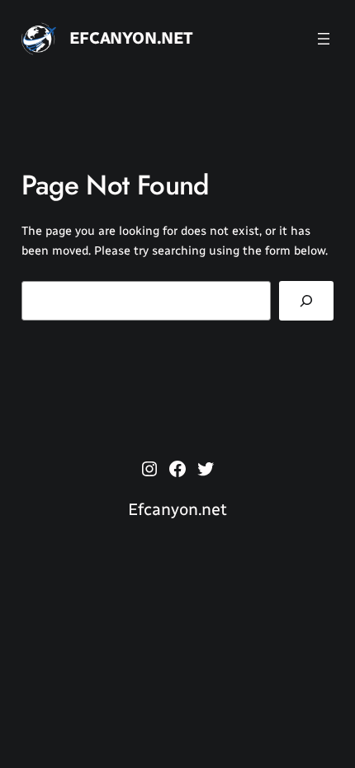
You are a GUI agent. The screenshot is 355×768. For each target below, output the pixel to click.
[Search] (306, 300)
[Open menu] (324, 39)
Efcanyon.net (131, 38)
